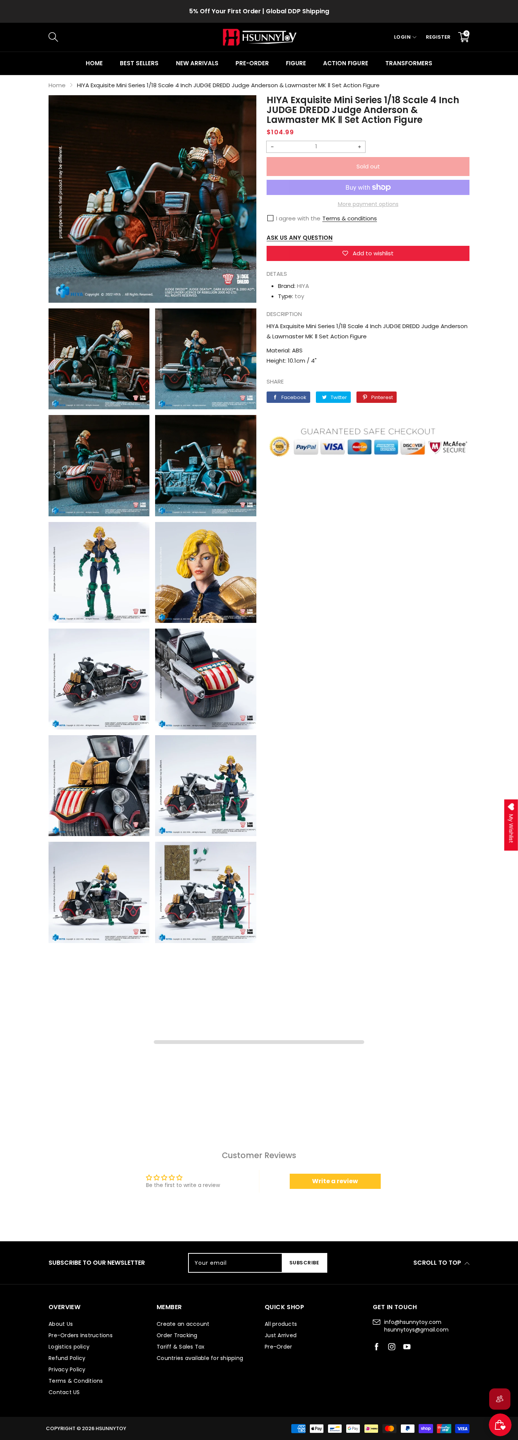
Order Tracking (177, 1335)
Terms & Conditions (76, 1381)
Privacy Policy (67, 1369)
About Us (61, 1324)
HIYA (303, 286)
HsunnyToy (111, 1428)
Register (438, 37)
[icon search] (175, 37)
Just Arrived (281, 1335)
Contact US (64, 1392)
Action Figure (345, 63)
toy (299, 296)
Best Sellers (139, 63)
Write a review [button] (335, 1181)
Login (402, 37)
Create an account (183, 1324)
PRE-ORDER (252, 63)
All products (281, 1324)
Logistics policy (69, 1346)
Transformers (408, 63)
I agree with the (298, 218)
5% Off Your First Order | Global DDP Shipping (259, 11)
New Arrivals (197, 63)
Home (94, 63)
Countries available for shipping (200, 1358)
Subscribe (304, 1262)
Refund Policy (67, 1358)
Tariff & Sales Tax (181, 1346)
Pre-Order (278, 1346)
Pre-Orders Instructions (81, 1335)
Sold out (368, 166)
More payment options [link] (368, 204)
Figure (296, 63)
